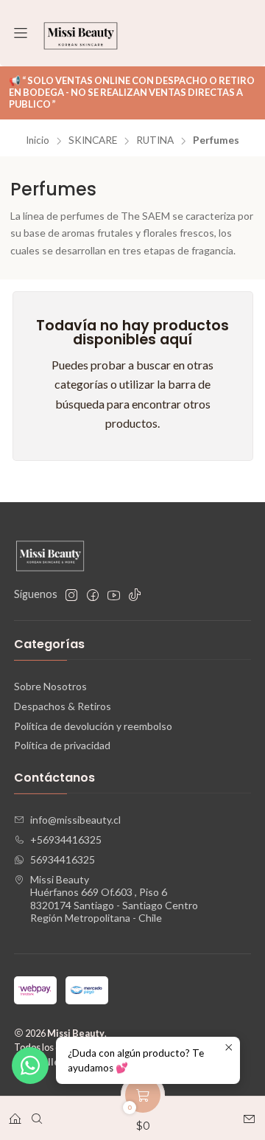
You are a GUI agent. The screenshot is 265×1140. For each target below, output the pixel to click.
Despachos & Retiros (62, 706)
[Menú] (20, 33)
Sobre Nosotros (50, 686)
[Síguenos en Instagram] (71, 595)
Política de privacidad (62, 745)
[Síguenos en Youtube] (114, 595)
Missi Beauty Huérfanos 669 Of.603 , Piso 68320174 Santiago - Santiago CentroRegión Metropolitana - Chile (114, 899)
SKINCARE (92, 141)
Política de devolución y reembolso (93, 726)
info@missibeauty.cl (75, 819)
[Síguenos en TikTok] (134, 595)
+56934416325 (66, 839)
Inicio (37, 141)
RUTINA (155, 141)
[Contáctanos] (249, 1113)
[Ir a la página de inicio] (80, 33)
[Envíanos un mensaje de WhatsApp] (30, 1065)
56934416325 (62, 859)
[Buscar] (36, 1113)
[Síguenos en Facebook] (92, 595)
